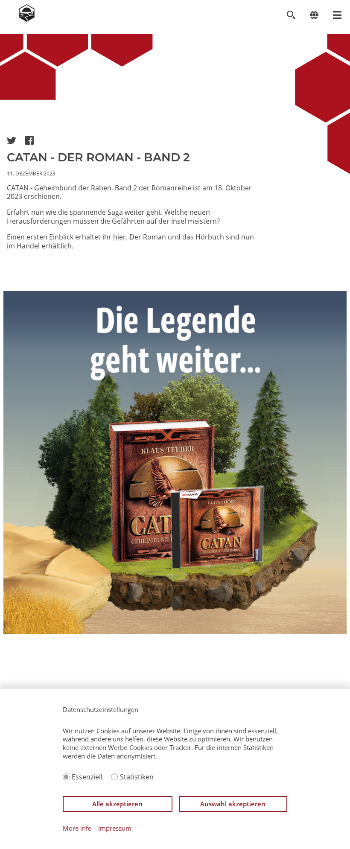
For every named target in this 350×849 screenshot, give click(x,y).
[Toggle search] (291, 15)
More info (77, 828)
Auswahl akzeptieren (232, 803)
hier (119, 237)
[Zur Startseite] (26, 19)
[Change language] (314, 15)
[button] (11, 140)
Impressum (114, 828)
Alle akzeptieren (117, 803)
